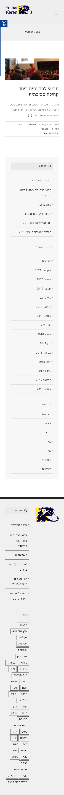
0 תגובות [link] (45, 128)
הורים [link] (24, 681)
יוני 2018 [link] (46, 325)
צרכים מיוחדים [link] (20, 769)
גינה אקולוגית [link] (20, 675)
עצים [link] (14, 750)
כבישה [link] (14, 712)
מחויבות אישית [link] (20, 725)
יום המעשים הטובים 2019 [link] (37, 223)
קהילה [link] (24, 775)
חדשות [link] (47, 432)
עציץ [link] (25, 756)
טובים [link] (13, 694)
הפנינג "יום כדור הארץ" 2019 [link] (35, 232)
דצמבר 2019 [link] (44, 288)
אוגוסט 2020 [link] (44, 279)
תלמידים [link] (12, 775)
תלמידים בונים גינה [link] (17, 782)
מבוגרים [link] (23, 719)
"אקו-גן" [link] (23, 625)
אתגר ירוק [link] (22, 656)
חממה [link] (24, 694)
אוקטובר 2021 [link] (43, 270)
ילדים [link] (24, 712)
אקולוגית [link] (22, 643)
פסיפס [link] (15, 756)
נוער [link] (25, 744)
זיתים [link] (24, 687)
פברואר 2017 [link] (43, 380)
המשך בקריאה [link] (50, 133)
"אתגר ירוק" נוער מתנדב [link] (38, 213)
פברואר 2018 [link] (43, 352)
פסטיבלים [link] (46, 460)
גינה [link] (12, 669)
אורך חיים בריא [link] (19, 631)
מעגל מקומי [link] (45, 204)
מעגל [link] (15, 731)
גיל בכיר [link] (23, 669)
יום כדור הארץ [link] (20, 706)
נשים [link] (15, 744)
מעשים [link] (23, 738)
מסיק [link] (24, 731)
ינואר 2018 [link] (45, 361)
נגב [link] (14, 738)
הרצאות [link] (13, 681)
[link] (18, 9)
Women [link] (32, 124)
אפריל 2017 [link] (44, 371)
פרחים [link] (24, 763)
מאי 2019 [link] (45, 297)
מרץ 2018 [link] (45, 343)
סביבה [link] (24, 750)
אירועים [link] (47, 423)
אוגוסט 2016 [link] (44, 389)
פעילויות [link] (55, 128)
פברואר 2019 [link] (43, 307)
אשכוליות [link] (22, 650)
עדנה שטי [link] (51, 124)
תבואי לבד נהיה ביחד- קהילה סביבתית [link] (18, 540)
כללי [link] (49, 441)
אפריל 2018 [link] (44, 334)
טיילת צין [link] (22, 700)
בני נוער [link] (11, 662)
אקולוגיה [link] (22, 637)
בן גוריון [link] (23, 662)
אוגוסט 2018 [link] (44, 316)
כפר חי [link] (47, 450)
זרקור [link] (15, 687)
